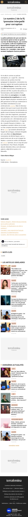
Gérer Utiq (12, 503)
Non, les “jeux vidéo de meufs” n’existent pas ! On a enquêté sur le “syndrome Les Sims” (19, 374)
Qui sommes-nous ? (8, 488)
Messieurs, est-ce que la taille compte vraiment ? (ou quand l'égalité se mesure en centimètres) (18, 328)
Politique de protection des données (13, 494)
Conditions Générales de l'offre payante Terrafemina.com (14, 498)
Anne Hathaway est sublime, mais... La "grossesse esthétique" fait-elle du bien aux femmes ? (18, 411)
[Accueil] (14, 2)
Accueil (2, 14)
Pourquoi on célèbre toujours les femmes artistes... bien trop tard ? (18, 398)
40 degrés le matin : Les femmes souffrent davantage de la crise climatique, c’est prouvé (18, 316)
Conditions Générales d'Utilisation (13, 485)
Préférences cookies (21, 503)
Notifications (5, 503)
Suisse (6, 130)
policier (5, 143)
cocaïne (12, 106)
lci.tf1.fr (8, 160)
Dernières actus (8, 14)
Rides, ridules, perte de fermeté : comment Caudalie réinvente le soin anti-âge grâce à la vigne (19, 424)
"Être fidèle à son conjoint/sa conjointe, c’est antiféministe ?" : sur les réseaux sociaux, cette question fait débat (19, 272)
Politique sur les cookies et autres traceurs (13, 491)
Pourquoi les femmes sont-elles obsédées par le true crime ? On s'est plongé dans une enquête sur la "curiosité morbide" (19, 302)
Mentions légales (19, 488)
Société (14, 14)
